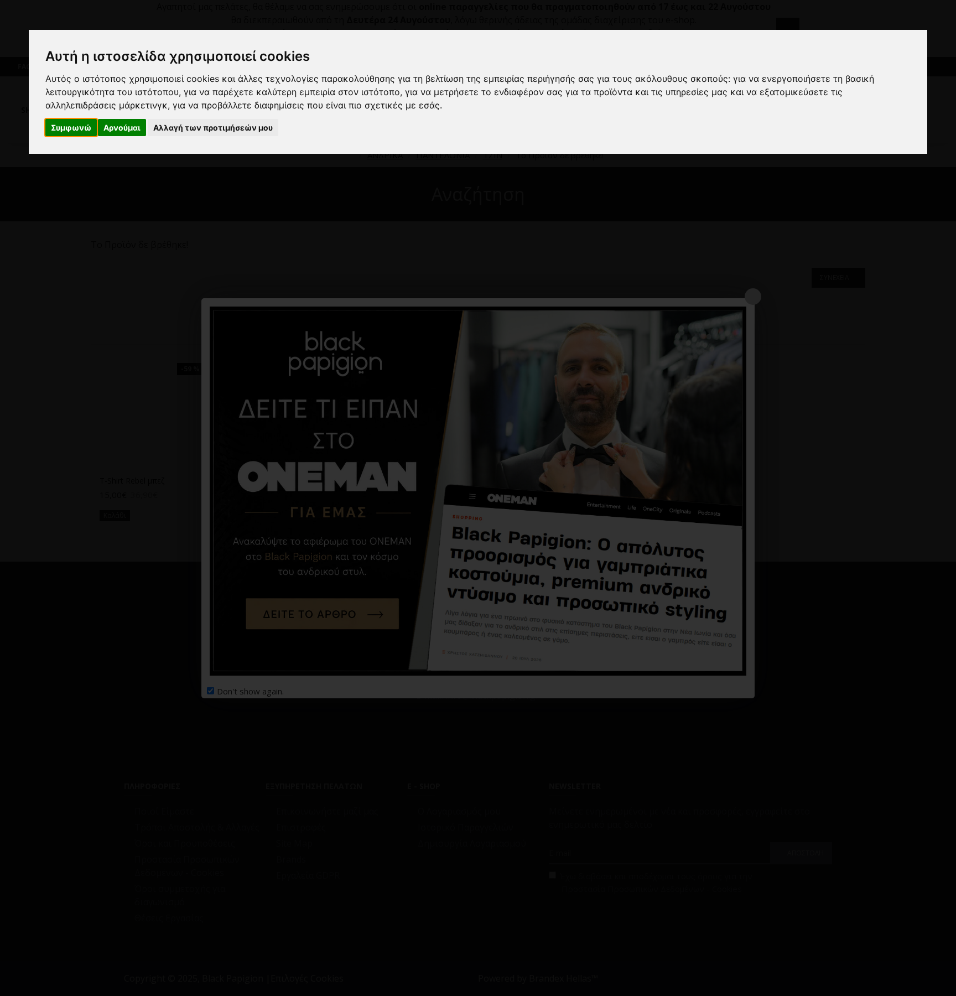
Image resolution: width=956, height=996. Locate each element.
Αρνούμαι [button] (122, 127)
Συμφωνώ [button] (71, 127)
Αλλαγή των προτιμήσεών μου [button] (213, 127)
